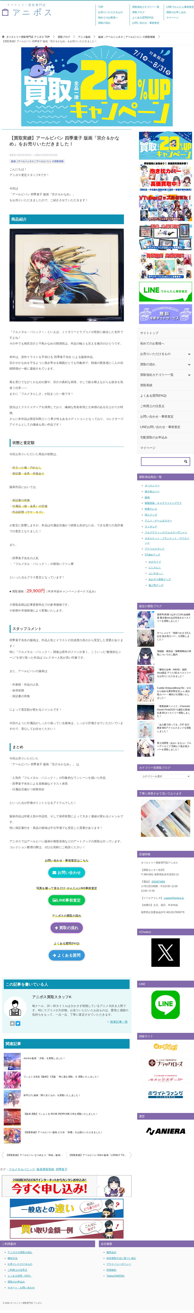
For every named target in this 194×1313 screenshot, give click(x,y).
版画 (147, 497)
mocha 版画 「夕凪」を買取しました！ (44, 1058)
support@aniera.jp (173, 898)
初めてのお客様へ (108, 17)
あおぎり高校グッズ (160, 579)
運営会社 (111, 1252)
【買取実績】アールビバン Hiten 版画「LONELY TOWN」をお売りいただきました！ (100, 1155)
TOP (100, 7)
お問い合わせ (68, 872)
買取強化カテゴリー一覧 (145, 7)
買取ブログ (138, 12)
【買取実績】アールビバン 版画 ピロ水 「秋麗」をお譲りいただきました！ (63, 1132)
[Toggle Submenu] (189, 354)
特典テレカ (151, 509)
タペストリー (152, 485)
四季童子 (62, 1169)
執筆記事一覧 (119, 1021)
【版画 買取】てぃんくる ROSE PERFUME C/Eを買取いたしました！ (61, 1114)
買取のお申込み (16, 1281)
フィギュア (151, 526)
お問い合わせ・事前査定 (145, 22)
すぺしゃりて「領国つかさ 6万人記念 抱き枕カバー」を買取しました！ (174, 636)
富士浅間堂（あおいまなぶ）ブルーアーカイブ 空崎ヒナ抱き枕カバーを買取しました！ (174, 746)
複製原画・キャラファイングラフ (163, 503)
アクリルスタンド (154, 548)
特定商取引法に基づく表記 (121, 1258)
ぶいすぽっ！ (156, 573)
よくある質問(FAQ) (142, 17)
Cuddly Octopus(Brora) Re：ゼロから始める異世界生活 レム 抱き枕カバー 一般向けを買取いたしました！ (174, 693)
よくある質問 (68, 955)
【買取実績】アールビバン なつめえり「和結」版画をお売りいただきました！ (36, 1155)
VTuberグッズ (152, 554)
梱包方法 (12, 1258)
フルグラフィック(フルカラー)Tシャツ (166, 532)
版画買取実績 (45, 1169)
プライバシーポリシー (118, 1264)
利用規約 (111, 1270)
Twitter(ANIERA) (115, 1275)
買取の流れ (104, 22)
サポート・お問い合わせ (21, 1287)
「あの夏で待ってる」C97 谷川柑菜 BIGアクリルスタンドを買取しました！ (174, 727)
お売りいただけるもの (110, 12)
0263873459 (158, 881)
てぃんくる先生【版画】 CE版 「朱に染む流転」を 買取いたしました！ (61, 1077)
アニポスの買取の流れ (20, 1252)
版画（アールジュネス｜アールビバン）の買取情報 (37, 161)
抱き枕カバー (152, 491)
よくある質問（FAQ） (20, 1275)
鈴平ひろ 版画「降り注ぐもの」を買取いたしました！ (52, 1095)
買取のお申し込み (176, 12)
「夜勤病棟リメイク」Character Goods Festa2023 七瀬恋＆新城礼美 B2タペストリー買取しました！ (173, 711)
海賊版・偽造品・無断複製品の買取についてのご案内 (174, 653)
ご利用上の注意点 (17, 1270)
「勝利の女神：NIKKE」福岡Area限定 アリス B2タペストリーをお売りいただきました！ (174, 672)
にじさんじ (155, 567)
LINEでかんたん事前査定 (180, 7)
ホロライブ (155, 561)
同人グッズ (151, 514)
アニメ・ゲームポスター (158, 520)
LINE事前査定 (69, 900)
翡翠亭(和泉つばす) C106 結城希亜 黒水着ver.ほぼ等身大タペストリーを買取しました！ (174, 617)
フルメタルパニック (22, 1169)
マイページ (172, 17)
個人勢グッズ (156, 585)
